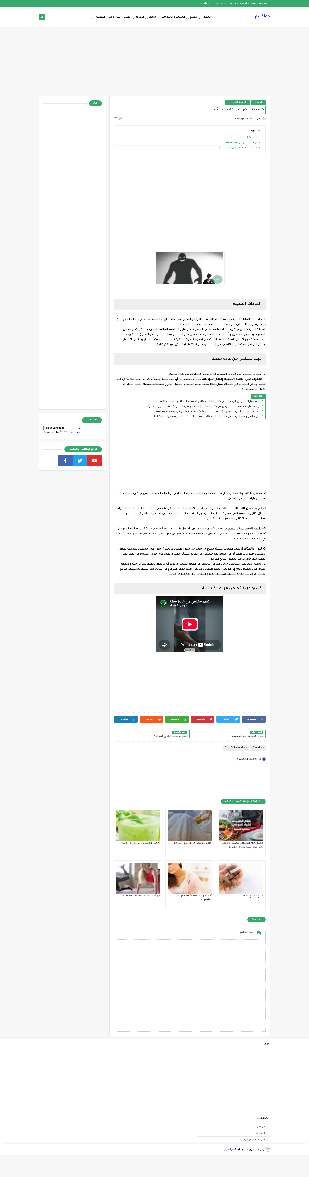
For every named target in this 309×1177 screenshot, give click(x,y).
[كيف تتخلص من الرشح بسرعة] (190, 825)
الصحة (139, 17)
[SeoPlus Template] (267, 1150)
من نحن (263, 3)
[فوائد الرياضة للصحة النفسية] (138, 878)
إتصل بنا (205, 3)
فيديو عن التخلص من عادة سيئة (237, 148)
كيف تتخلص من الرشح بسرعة (193, 843)
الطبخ (194, 17)
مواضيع (262, 16)
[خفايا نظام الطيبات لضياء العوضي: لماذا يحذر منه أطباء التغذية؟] (241, 825)
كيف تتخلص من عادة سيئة (241, 143)
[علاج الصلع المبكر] (241, 878)
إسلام (152, 17)
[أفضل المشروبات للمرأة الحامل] (138, 825)
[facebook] (65, 460)
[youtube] (94, 460)
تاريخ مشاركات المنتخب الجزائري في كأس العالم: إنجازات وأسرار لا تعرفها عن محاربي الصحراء (204, 406)
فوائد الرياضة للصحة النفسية (141, 896)
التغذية (100, 17)
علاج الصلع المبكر (252, 896)
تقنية (126, 17)
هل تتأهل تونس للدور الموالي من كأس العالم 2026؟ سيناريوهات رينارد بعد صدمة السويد (207, 411)
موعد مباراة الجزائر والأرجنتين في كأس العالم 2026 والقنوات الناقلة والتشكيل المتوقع (208, 401)
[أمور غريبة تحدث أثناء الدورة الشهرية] (190, 878)
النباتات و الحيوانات (173, 17)
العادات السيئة (248, 137)
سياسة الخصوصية (245, 3)
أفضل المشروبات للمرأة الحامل (140, 843)
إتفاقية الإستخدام (222, 3)
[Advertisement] (154, 63)
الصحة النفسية (237, 102)
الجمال (207, 17)
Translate (74, 432)
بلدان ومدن (114, 17)
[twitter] (80, 460)
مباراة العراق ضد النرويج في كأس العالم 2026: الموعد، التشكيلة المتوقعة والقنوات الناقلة (205, 416)
